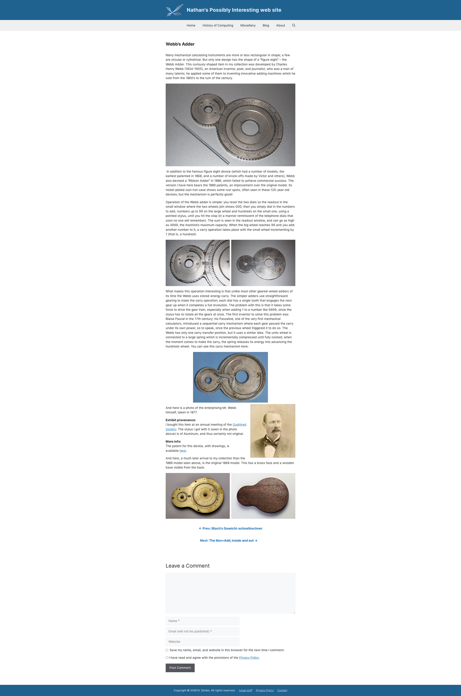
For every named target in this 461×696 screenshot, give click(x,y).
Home (191, 25)
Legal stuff (245, 690)
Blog (266, 25)
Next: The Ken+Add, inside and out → (229, 540)
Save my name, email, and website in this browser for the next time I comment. (227, 650)
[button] (294, 25)
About (280, 25)
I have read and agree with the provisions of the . (214, 657)
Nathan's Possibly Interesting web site (234, 10)
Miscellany (248, 25)
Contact (282, 690)
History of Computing (218, 25)
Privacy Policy (249, 657)
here (183, 450)
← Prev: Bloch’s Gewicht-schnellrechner (230, 528)
